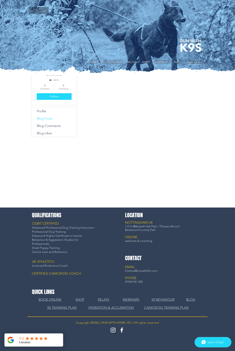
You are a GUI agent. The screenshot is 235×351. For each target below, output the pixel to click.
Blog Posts (45, 119)
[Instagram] (113, 330)
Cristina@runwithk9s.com (141, 270)
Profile (41, 111)
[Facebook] (121, 330)
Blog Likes (44, 133)
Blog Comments (49, 126)
